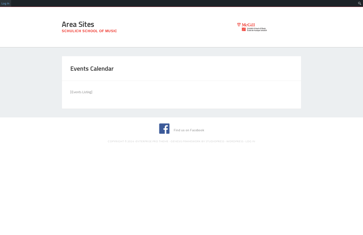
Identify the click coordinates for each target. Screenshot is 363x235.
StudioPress (215, 141)
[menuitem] (359, 3)
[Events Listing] (81, 92)
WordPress (234, 141)
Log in (250, 141)
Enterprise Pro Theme (152, 141)
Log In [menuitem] (5, 3)
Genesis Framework (186, 141)
